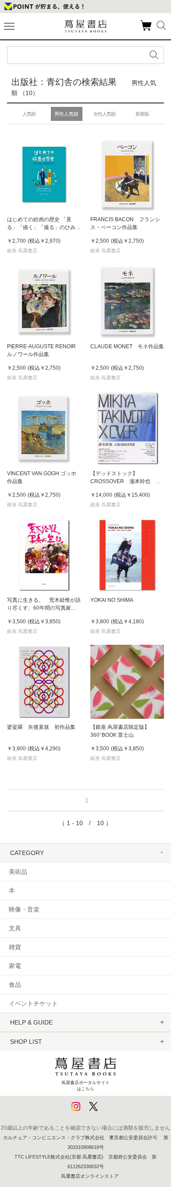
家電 (15, 965)
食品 (15, 984)
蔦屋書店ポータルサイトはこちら (85, 1085)
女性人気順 (104, 114)
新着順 (142, 114)
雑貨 (15, 946)
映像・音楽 (24, 909)
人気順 (29, 114)
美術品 (18, 871)
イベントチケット (33, 1003)
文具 (15, 928)
